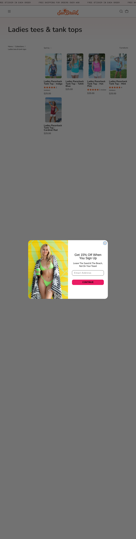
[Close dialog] (105, 243)
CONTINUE (88, 282)
